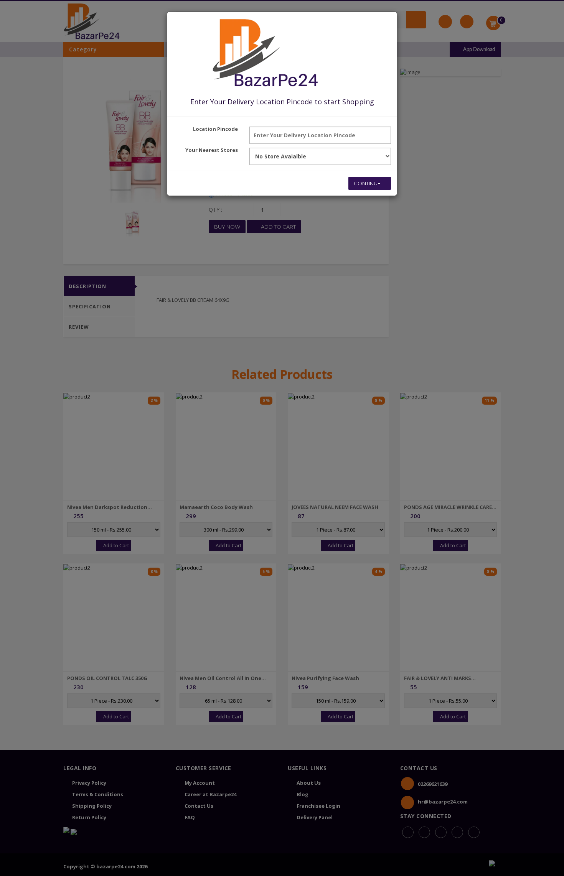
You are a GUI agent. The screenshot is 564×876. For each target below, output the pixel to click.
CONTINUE (368, 183)
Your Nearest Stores (211, 150)
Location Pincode (215, 128)
